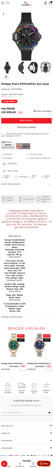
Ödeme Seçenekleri (11, 317)
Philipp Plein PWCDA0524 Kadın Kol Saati (13, 363)
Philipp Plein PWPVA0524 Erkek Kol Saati (39, 363)
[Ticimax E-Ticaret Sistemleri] (26, 461)
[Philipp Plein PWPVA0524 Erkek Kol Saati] (39, 345)
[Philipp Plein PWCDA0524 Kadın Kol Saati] (13, 345)
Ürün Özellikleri (10, 184)
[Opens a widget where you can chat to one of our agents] (44, 464)
